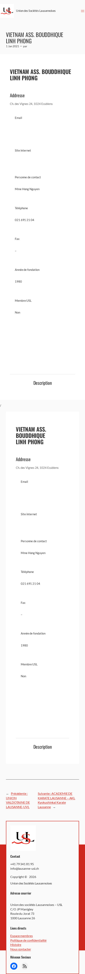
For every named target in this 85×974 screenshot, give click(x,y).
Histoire (15, 944)
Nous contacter (20, 949)
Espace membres (21, 936)
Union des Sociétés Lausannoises (36, 10)
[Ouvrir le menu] (82, 11)
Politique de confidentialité (28, 940)
